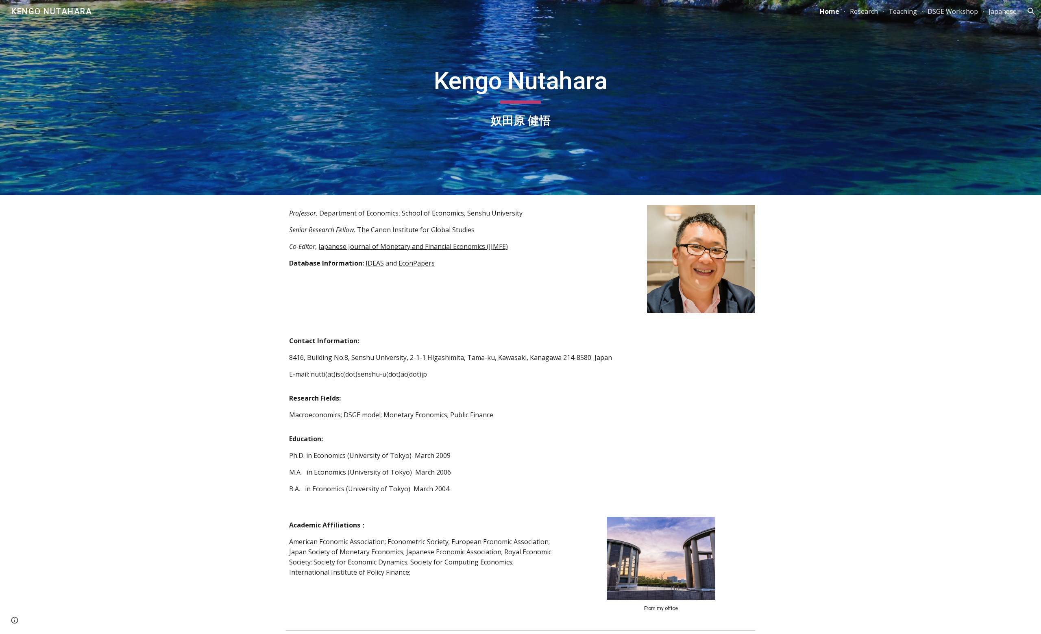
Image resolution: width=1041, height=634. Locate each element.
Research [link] (864, 11)
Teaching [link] (903, 11)
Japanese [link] (1003, 11)
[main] (520, 97)
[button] (1031, 11)
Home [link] (829, 11)
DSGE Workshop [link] (953, 11)
